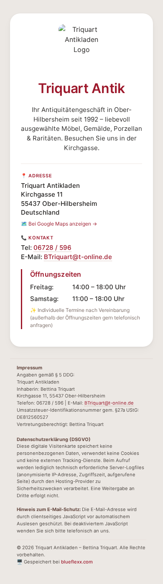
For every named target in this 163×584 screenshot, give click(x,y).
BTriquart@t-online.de (78, 257)
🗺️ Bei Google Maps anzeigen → (59, 224)
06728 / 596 (52, 248)
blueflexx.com (77, 562)
